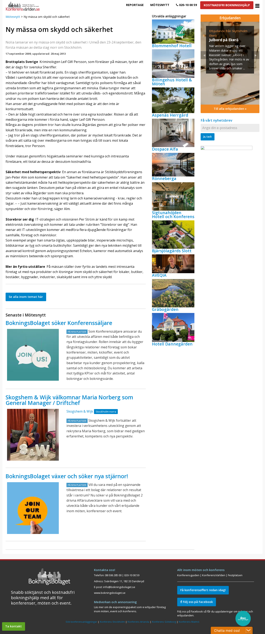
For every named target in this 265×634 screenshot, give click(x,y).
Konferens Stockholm (112, 621)
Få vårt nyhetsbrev (216, 120)
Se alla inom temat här (26, 297)
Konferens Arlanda (138, 621)
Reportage (135, 5)
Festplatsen (235, 575)
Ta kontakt (13, 626)
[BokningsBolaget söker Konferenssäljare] (33, 355)
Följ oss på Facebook (197, 602)
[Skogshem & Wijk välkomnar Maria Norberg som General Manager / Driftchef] (33, 435)
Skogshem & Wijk (79, 411)
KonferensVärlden (213, 575)
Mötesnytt (159, 5)
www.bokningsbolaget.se (109, 593)
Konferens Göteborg (164, 621)
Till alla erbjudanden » (230, 109)
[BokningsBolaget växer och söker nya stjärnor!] (33, 508)
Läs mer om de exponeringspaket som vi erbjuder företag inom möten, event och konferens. (130, 609)
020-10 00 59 (187, 5)
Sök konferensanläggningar (81, 621)
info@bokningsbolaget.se (119, 587)
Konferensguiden (188, 575)
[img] (231, 63)
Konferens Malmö (189, 621)
